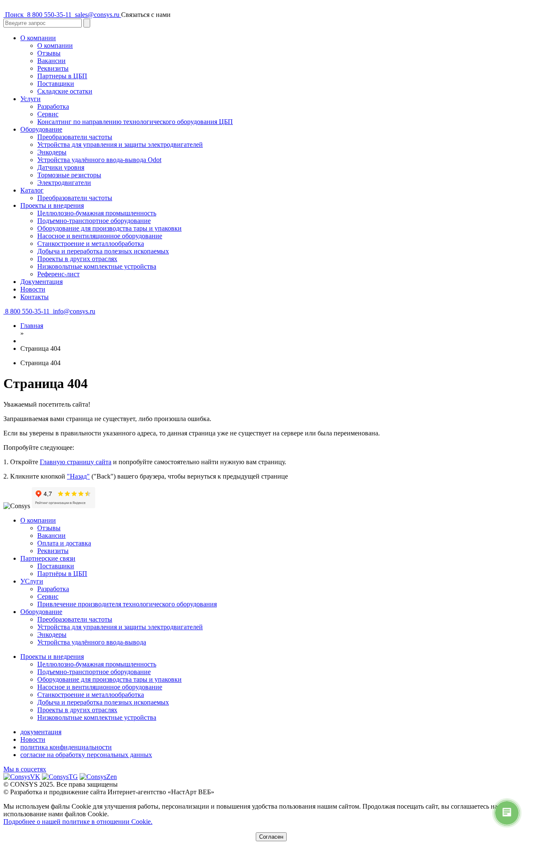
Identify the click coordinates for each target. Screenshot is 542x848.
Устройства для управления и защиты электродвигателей (120, 144)
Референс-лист (58, 274)
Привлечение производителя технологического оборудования (127, 604)
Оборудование (41, 129)
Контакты (34, 296)
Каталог (32, 190)
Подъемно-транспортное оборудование (94, 220)
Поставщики (55, 83)
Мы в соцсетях (24, 769)
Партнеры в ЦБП (62, 76)
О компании (38, 37)
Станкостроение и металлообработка (90, 243)
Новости (32, 289)
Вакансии (51, 60)
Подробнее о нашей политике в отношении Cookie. (77, 821)
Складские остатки (64, 91)
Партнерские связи (47, 558)
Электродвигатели (64, 182)
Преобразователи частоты (74, 136)
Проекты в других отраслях (77, 258)
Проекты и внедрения (52, 205)
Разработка (53, 106)
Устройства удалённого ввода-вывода (91, 642)
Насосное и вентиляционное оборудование (99, 236)
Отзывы (49, 53)
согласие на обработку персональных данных (86, 754)
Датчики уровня (60, 167)
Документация (41, 281)
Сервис (47, 114)
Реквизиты (53, 68)
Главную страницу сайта (75, 461)
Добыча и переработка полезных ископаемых (103, 251)
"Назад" (78, 476)
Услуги (30, 98)
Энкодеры (51, 152)
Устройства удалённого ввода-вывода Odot (99, 159)
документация (40, 731)
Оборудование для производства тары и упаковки (109, 228)
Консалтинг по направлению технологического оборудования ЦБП (135, 121)
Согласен (271, 837)
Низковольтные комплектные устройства (96, 266)
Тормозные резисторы (69, 175)
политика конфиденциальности (66, 747)
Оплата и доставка (64, 543)
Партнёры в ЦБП (62, 573)
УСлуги (31, 581)
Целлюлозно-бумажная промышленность (96, 213)
